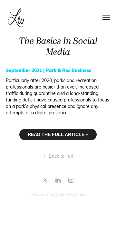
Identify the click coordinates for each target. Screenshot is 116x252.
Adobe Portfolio (70, 194)
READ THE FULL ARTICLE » (58, 134)
